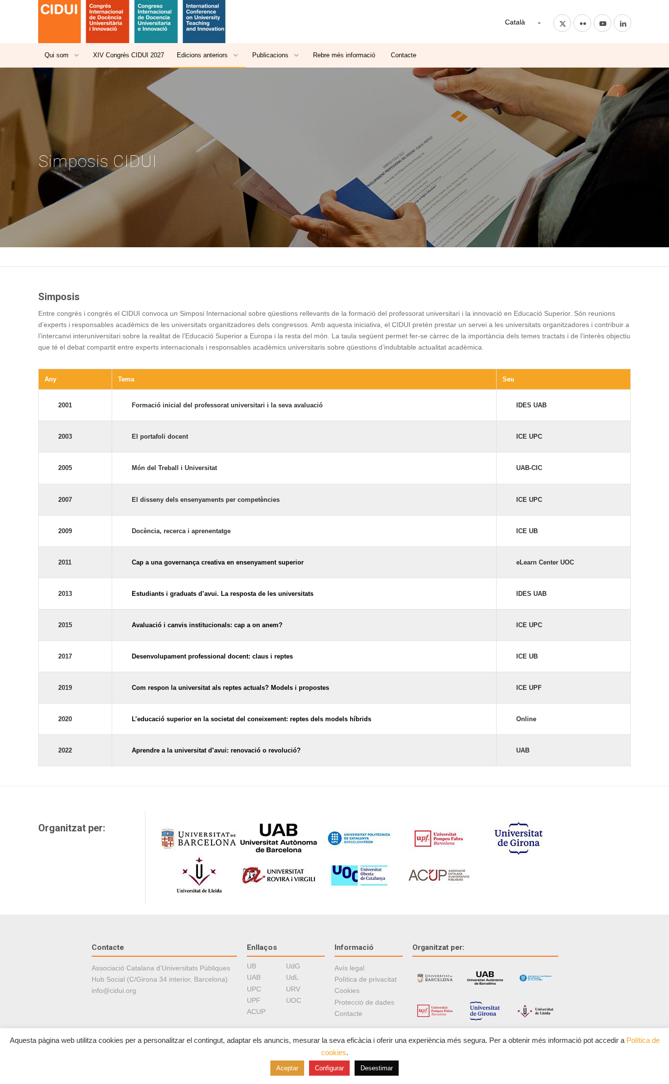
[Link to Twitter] (562, 23)
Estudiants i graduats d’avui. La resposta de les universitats (222, 593)
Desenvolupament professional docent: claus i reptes (212, 656)
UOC (293, 1000)
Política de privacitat (365, 979)
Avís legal (349, 968)
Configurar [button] (329, 1068)
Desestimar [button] (376, 1068)
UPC (254, 989)
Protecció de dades (364, 1002)
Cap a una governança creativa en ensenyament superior (218, 562)
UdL (292, 977)
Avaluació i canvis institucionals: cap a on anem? (207, 625)
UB (251, 966)
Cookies (346, 990)
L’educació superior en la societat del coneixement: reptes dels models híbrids (251, 719)
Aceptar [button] (287, 1068)
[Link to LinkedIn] (622, 23)
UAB (254, 977)
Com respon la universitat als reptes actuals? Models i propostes (230, 687)
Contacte (348, 1013)
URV (293, 989)
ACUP (256, 1011)
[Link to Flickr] (582, 23)
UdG (293, 966)
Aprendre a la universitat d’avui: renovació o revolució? (216, 750)
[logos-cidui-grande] (133, 21)
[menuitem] (62, 55)
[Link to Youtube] (602, 23)
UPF (254, 1000)
